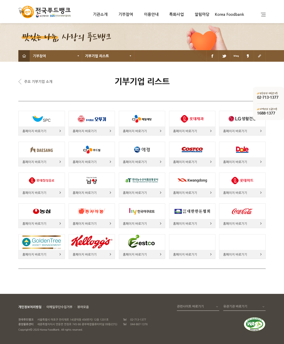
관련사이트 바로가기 (190, 306)
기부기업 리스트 (97, 56)
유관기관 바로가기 (235, 306)
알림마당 (202, 14)
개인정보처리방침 (30, 307)
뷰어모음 (83, 307)
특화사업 (176, 14)
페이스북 (212, 56)
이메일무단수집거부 (59, 307)
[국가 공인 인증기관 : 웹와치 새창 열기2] (254, 330)
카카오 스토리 (248, 56)
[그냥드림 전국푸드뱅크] (44, 12)
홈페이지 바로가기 (34, 131)
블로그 (236, 56)
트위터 (224, 56)
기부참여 (125, 14)
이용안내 (151, 14)
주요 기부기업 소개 (38, 81)
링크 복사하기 (259, 56)
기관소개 (100, 14)
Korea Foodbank (229, 14)
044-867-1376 (139, 324)
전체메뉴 (263, 14)
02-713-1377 (138, 319)
